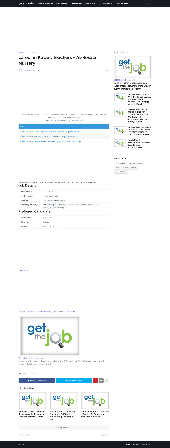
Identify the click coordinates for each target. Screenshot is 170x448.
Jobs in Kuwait (121, 164)
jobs (117, 168)
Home (21, 52)
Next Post (104, 435)
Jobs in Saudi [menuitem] (62, 4)
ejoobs (21, 444)
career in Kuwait (31, 52)
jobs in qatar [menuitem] (106, 4)
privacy (136, 444)
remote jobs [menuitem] (122, 4)
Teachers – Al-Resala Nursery (39, 311)
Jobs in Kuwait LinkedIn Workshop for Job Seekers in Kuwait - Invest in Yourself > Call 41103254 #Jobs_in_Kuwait (139, 99)
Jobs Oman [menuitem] (76, 4)
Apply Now (23, 271)
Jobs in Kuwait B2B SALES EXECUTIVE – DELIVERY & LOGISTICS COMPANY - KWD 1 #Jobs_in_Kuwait (139, 131)
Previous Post (25, 435)
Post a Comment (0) (64, 428)
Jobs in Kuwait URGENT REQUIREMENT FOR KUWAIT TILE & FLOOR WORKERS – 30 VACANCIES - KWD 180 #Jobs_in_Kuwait (138, 116)
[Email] (101, 380)
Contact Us (146, 444)
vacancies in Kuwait (130, 168)
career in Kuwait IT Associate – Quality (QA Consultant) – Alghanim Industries (48, 137)
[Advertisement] (85, 27)
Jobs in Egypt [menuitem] (91, 4)
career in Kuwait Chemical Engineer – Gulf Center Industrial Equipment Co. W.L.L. (50, 132)
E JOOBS (71, 311)
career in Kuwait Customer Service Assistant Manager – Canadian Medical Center (50, 142)
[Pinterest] (95, 380)
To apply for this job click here (31, 358)
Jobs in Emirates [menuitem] (45, 4)
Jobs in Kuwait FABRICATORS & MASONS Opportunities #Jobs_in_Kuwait (139, 144)
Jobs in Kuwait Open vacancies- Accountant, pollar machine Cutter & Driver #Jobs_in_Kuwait (132, 86)
